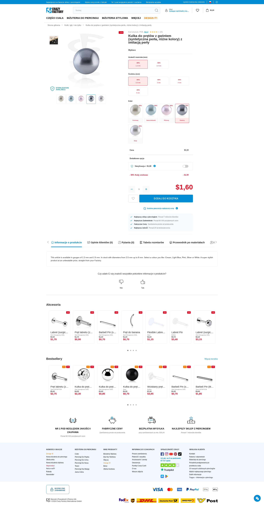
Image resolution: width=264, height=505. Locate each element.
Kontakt (192, 454)
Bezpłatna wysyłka (153, 2)
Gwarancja (136, 463)
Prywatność (62, 499)
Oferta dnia (50, 460)
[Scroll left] (216, 242)
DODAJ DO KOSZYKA (166, 198)
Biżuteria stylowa (115, 18)
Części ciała (55, 18)
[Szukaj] (156, 10)
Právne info (72, 499)
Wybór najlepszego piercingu (200, 472)
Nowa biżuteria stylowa (55, 463)
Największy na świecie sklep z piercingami (63, 2)
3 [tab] (133, 350)
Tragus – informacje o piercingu (201, 477)
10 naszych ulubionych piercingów (202, 469)
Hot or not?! (50, 469)
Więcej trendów (211, 359)
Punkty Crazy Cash (139, 466)
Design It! (150, 18)
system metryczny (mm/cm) (194, 2)
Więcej (136, 18)
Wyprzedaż (50, 466)
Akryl (146, 32)
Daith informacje (195, 474)
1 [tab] (128, 350)
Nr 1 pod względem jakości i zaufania (126, 2)
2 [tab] (130, 350)
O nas (134, 469)
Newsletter (50, 474)
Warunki (53, 499)
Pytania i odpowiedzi (197, 457)
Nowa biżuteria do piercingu (56, 457)
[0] (197, 10)
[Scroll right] (48, 242)
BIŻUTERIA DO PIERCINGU (83, 18)
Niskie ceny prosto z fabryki (96, 2)
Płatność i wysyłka (139, 457)
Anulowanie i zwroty (139, 460)
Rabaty (49, 472)
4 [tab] (136, 350)
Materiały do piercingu (197, 460)
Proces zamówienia (139, 454)
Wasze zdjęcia (137, 472)
